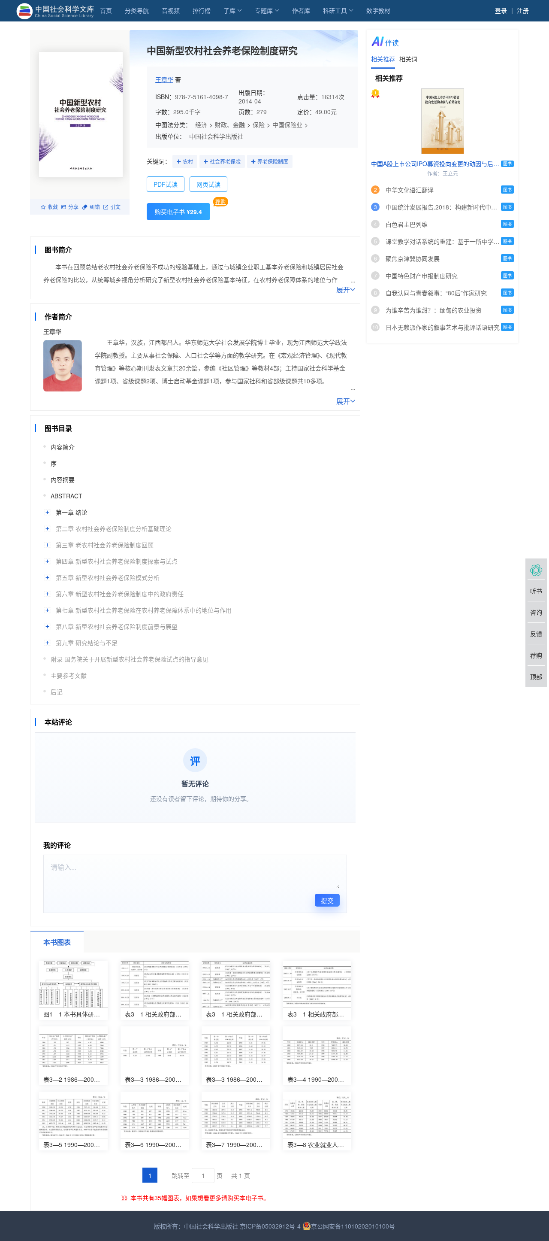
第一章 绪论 (71, 512)
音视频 (171, 10)
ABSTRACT (66, 496)
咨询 (536, 612)
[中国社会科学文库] (57, 10)
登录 (501, 10)
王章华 (164, 79)
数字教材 (378, 10)
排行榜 (202, 10)
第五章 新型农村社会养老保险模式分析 (108, 577)
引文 (115, 206)
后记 (57, 691)
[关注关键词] (179, 161)
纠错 (95, 206)
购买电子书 (178, 211)
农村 (188, 161)
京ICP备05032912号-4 (270, 1226)
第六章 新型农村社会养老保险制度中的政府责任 (120, 593)
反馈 (536, 633)
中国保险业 (287, 124)
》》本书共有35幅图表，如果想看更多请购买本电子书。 (195, 1197)
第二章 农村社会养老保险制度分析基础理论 (114, 528)
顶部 (536, 676)
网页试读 (208, 184)
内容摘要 (63, 479)
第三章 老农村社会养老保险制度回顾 (105, 544)
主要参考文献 (69, 675)
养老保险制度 (272, 161)
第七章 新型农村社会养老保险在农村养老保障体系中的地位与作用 (144, 610)
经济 (201, 124)
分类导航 (137, 10)
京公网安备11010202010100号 (353, 1226)
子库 (229, 10)
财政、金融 (230, 124)
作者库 (301, 10)
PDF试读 (166, 184)
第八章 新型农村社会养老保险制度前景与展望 (117, 626)
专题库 (264, 10)
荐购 (220, 201)
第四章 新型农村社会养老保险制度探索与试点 (117, 561)
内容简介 (63, 447)
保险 (259, 124)
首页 (106, 10)
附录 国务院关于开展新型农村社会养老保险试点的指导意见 (129, 659)
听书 (536, 590)
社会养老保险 (225, 161)
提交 (327, 900)
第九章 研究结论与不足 (87, 642)
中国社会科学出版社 (216, 136)
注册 (523, 10)
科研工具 (335, 10)
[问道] (536, 569)
